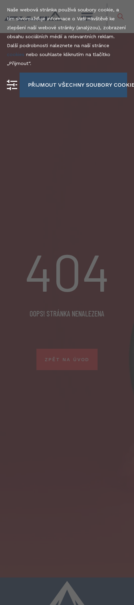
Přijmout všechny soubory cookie (77, 85)
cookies (15, 54)
